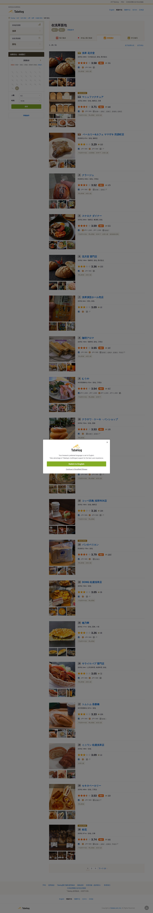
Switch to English (76, 464)
